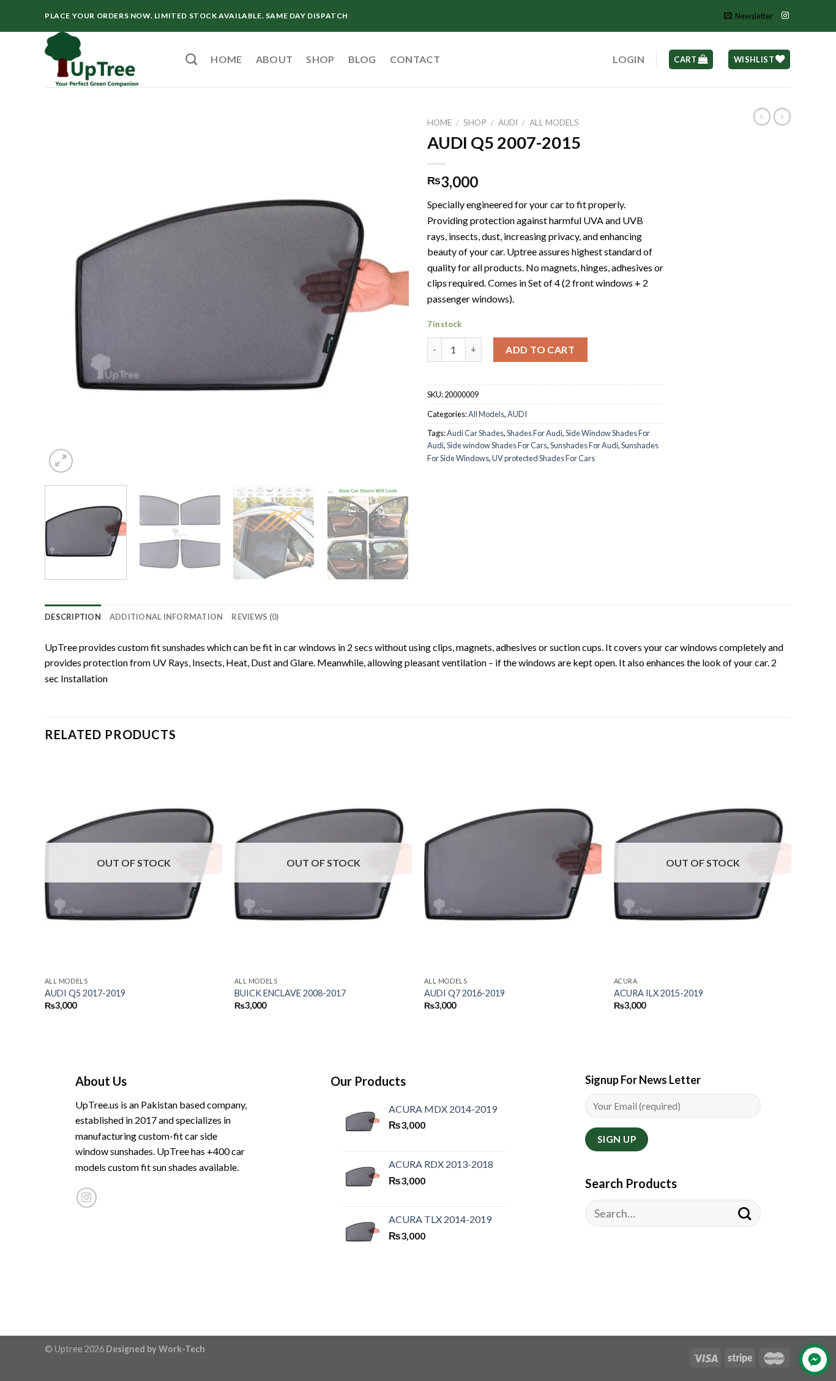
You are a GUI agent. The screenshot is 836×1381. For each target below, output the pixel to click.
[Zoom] (61, 461)
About (274, 59)
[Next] (386, 293)
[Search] (191, 59)
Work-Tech (182, 1349)
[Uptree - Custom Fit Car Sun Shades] (106, 59)
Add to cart (540, 349)
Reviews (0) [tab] (254, 617)
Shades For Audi (534, 433)
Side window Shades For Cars (497, 445)
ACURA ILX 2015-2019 (658, 993)
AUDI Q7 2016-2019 (464, 993)
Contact (415, 59)
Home (226, 59)
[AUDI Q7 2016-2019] (513, 863)
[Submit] (744, 1213)
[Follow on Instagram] (785, 16)
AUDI (508, 122)
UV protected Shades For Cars (543, 458)
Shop (320, 59)
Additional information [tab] (166, 617)
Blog (362, 59)
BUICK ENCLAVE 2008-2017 (290, 993)
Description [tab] (73, 617)
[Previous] (67, 293)
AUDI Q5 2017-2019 (85, 993)
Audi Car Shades (475, 433)
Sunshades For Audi (584, 445)
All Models (554, 122)
